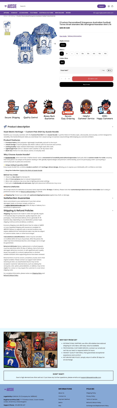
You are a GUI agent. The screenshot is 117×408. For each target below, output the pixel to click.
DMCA (60, 402)
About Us (61, 393)
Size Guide (63, 36)
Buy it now (86, 84)
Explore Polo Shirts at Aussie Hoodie (31, 170)
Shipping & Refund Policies (18, 210)
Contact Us (62, 396)
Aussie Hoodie (10, 158)
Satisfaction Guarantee (17, 198)
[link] (12, 109)
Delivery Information (75, 36)
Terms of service (91, 399)
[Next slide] (55, 44)
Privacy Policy (90, 396)
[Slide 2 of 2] (7, 32)
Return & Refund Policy (28, 192)
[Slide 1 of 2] (7, 24)
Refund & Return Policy (11, 275)
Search (101, 6)
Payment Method (64, 399)
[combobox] (58, 6)
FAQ (59, 406)
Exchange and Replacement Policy (97, 406)
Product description (19, 126)
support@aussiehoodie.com (104, 13)
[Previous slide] (14, 44)
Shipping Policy (37, 273)
